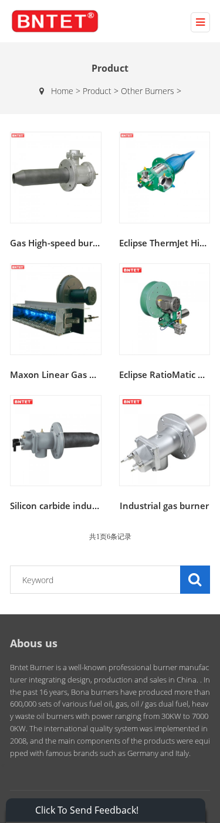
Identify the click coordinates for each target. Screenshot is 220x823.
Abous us (33, 643)
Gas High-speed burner (58, 243)
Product (102, 90)
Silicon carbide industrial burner (77, 505)
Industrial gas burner (164, 505)
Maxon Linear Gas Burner (64, 374)
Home (62, 90)
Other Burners (151, 90)
